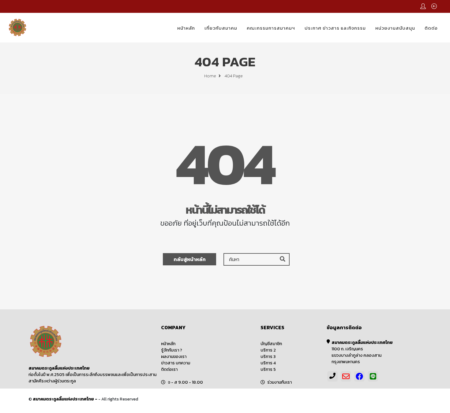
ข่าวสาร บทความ (175, 363)
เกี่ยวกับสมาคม (220, 27)
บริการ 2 (268, 350)
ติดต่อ (431, 27)
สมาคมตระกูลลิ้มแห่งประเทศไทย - (65, 399)
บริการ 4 (268, 363)
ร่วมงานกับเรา (279, 382)
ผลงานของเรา (173, 356)
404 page (234, 76)
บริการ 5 (268, 369)
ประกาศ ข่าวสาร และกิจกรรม (335, 27)
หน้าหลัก (186, 27)
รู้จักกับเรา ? (171, 350)
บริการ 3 (268, 356)
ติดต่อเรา (169, 369)
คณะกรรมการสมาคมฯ (271, 27)
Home (210, 76)
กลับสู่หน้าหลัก (190, 259)
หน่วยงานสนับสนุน (395, 27)
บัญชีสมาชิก (271, 344)
